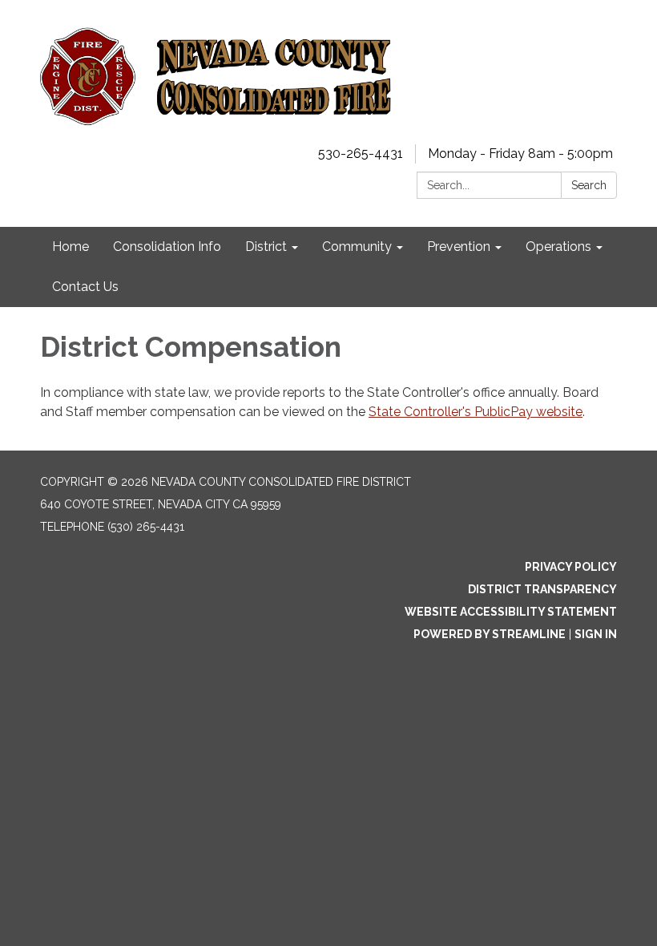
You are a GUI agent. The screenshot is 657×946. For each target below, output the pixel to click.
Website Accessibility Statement (511, 611)
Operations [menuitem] (558, 246)
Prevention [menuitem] (458, 246)
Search (589, 185)
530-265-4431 (360, 153)
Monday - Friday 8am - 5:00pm (520, 153)
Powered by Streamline (489, 634)
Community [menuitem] (357, 246)
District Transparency (542, 589)
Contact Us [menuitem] (85, 286)
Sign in (595, 634)
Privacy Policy (571, 566)
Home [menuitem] (70, 246)
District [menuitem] (266, 246)
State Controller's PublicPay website (475, 411)
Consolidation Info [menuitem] (167, 246)
